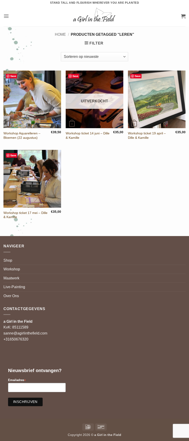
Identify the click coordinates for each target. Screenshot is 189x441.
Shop (7, 260)
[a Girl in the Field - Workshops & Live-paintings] (94, 16)
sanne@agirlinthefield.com (25, 333)
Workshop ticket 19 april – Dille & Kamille (147, 135)
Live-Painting (14, 287)
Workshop (11, 269)
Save (13, 76)
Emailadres (17, 380)
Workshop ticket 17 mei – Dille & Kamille (25, 215)
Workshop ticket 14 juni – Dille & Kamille (87, 135)
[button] (6, 16)
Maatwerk (11, 278)
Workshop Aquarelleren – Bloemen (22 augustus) (21, 135)
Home (60, 34)
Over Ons (11, 296)
